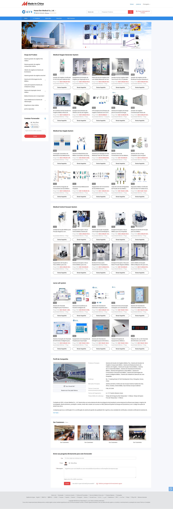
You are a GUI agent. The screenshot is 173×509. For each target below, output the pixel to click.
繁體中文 (50, 497)
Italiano (86, 497)
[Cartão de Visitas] (45, 118)
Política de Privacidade (82, 495)
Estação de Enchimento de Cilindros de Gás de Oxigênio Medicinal (80, 112)
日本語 (55, 497)
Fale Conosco (71, 18)
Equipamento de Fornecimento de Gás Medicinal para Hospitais (100, 188)
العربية (104, 497)
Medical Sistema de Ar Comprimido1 (34, 96)
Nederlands (111, 497)
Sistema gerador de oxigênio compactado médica (32, 65)
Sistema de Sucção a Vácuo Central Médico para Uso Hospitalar (80, 264)
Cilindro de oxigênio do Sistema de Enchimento (33, 71)
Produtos (37, 18)
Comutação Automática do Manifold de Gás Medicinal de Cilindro (61, 155)
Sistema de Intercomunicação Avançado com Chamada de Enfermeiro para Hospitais (119, 307)
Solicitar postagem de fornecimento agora (109, 483)
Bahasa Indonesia (142, 497)
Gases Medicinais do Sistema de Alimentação (33, 100)
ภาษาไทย (122, 497)
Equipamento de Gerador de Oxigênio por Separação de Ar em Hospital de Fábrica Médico (81, 79)
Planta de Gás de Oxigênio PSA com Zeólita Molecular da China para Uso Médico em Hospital (100, 79)
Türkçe (127, 497)
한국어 (99, 497)
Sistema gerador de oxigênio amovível (34, 75)
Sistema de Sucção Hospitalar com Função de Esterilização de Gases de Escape (101, 231)
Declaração (61, 495)
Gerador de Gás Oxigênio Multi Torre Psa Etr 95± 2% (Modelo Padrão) (119, 79)
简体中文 (44, 497)
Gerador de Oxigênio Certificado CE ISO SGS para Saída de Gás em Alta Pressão (62, 79)
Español (67, 497)
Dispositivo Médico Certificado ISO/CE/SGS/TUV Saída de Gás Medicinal (139, 188)
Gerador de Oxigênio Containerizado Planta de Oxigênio (138, 112)
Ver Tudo (55, 413)
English (38, 497)
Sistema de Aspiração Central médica (32, 91)
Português (79, 497)
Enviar (67, 483)
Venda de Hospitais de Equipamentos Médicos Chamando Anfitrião (118, 340)
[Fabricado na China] (33, 3)
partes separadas (29, 109)
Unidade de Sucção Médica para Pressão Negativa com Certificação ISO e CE (62, 231)
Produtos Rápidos (110, 495)
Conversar (35, 126)
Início (25, 18)
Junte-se (138, 4)
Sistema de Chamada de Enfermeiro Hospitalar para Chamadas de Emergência (99, 307)
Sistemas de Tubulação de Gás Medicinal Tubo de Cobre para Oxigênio (100, 155)
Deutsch (73, 497)
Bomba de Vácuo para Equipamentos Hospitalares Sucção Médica (99, 264)
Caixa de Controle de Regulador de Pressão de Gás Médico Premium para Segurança (120, 188)
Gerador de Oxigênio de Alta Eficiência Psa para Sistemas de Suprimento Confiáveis (140, 79)
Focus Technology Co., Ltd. (83, 500)
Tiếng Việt (133, 497)
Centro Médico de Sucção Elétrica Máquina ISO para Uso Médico (139, 264)
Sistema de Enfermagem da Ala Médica (33, 80)
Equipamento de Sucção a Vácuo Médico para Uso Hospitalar (60, 264)
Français (61, 497)
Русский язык (93, 497)
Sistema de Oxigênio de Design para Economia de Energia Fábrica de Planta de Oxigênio (119, 112)
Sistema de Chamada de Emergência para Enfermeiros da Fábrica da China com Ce (100, 340)
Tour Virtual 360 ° (70, 386)
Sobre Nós (48, 18)
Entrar (132, 4)
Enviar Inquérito (62, 87)
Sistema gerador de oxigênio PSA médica (33, 59)
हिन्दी (117, 497)
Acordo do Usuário (70, 495)
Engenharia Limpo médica (31, 105)
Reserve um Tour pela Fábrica (69, 390)
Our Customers (64, 442)
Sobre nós (53, 495)
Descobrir (59, 18)
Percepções (119, 495)
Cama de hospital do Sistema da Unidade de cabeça (33, 86)
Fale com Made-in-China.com (96, 495)
